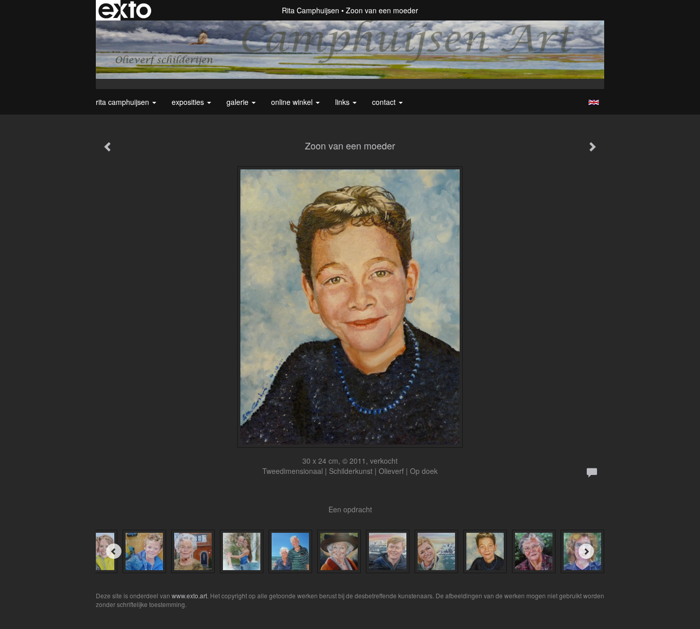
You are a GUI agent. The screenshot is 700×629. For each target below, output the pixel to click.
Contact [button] (385, 102)
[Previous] (113, 551)
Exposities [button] (189, 102)
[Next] (586, 551)
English (594, 102)
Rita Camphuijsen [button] (123, 102)
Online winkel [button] (293, 102)
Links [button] (343, 102)
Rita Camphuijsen (310, 10)
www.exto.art (189, 595)
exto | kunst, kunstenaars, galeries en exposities (125, 10)
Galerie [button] (239, 102)
